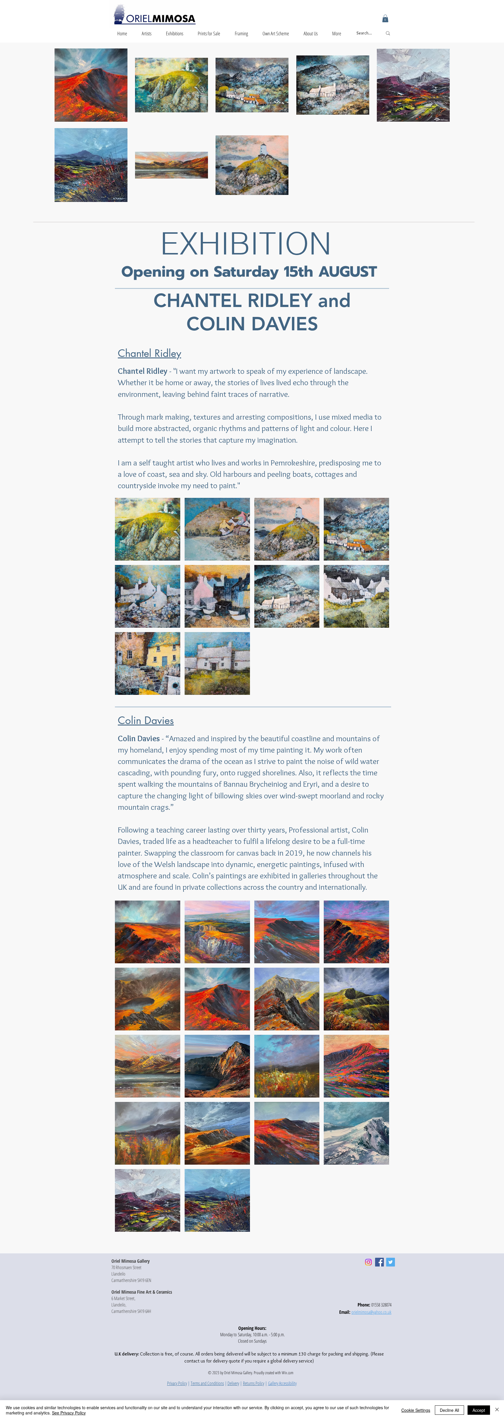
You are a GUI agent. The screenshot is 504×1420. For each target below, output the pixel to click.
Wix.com (287, 1372)
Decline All (449, 1410)
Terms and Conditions (207, 1383)
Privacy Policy (177, 1383)
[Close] (497, 1410)
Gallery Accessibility (282, 1383)
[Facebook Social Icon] (379, 1262)
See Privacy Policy (69, 1413)
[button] (385, 18)
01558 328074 (381, 1305)
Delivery (233, 1383)
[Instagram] (368, 1262)
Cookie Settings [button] (415, 1410)
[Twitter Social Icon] (390, 1262)
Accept (479, 1410)
